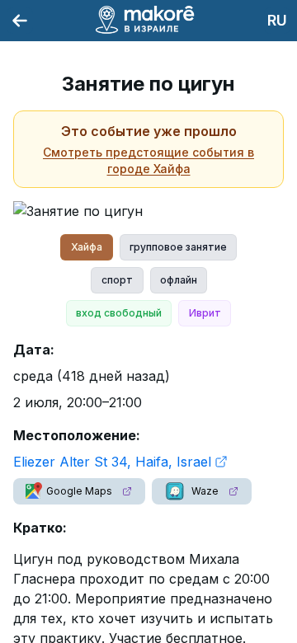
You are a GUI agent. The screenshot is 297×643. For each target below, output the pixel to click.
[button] (79, 491)
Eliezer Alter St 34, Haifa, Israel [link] (112, 461)
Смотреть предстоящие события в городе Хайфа (148, 160)
